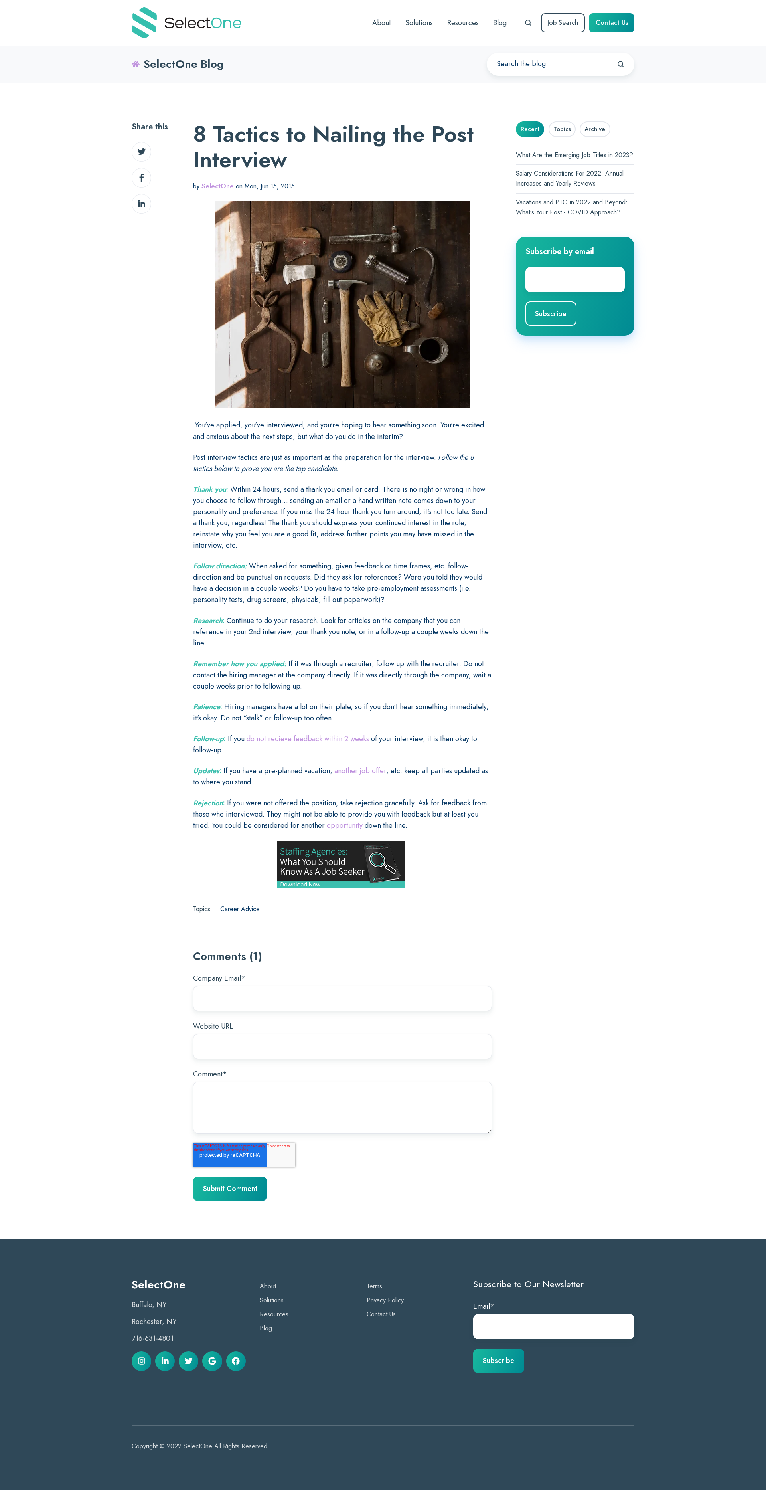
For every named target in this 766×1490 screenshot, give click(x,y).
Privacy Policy (385, 1300)
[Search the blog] (621, 64)
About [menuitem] (381, 23)
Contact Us (612, 22)
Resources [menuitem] (463, 23)
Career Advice (240, 909)
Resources (274, 1314)
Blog (266, 1328)
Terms (374, 1286)
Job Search (562, 22)
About (268, 1286)
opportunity (345, 825)
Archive (594, 129)
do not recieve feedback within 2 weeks (308, 739)
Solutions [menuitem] (419, 23)
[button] (528, 23)
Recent (530, 129)
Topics (562, 129)
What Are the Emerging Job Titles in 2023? (574, 155)
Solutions (272, 1300)
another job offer (360, 771)
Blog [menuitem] (500, 23)
